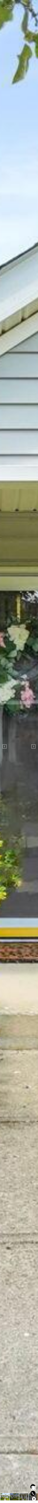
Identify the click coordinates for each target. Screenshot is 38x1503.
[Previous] (5, 746)
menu (28, 7)
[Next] (33, 746)
